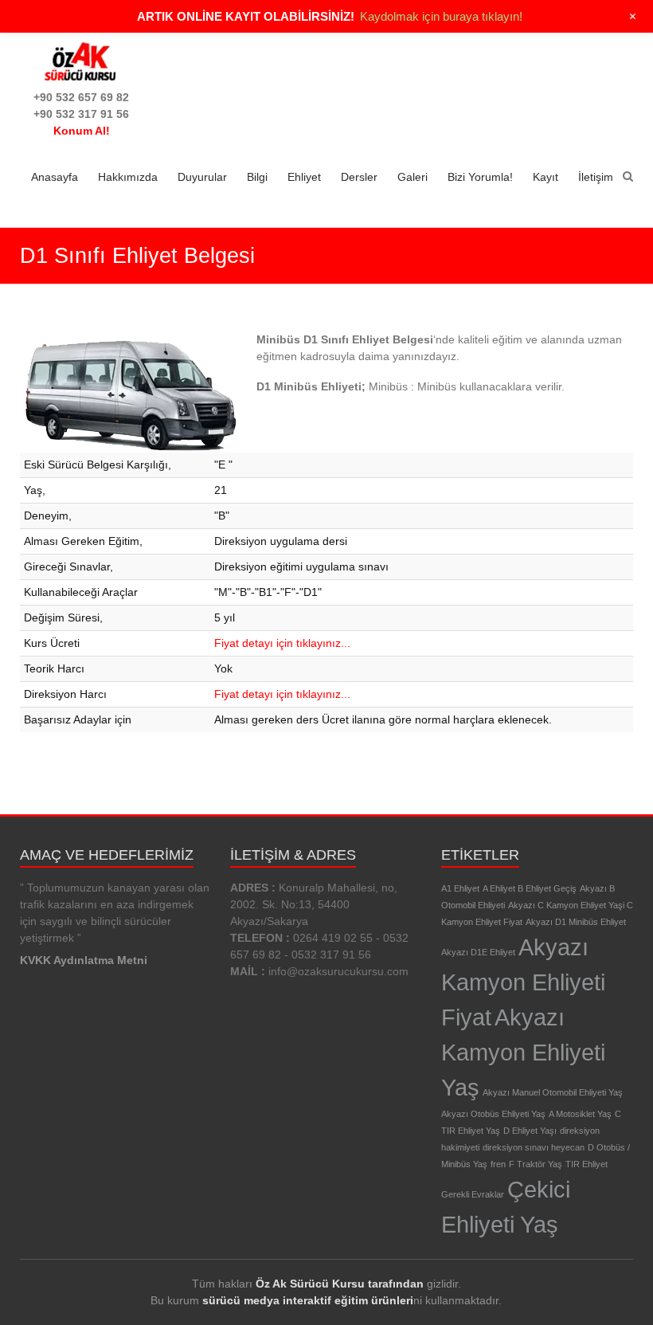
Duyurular (202, 177)
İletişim (595, 177)
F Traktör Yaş (535, 1164)
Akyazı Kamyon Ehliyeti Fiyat (523, 982)
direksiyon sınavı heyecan (534, 1147)
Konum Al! (81, 130)
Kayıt (545, 177)
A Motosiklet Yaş (580, 1114)
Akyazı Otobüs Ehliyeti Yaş (493, 1114)
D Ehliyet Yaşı (530, 1130)
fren (498, 1164)
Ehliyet (304, 177)
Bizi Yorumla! (480, 177)
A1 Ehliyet (460, 888)
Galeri (412, 177)
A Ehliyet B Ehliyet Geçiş (530, 888)
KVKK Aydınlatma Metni (83, 960)
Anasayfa (54, 177)
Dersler (359, 177)
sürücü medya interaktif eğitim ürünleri (307, 1300)
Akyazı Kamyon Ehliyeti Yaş (523, 1052)
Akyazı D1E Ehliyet (478, 952)
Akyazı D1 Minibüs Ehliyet (576, 922)
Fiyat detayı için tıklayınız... (282, 643)
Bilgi (257, 177)
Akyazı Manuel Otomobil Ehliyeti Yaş (553, 1092)
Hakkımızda (128, 177)
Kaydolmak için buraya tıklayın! (441, 16)
